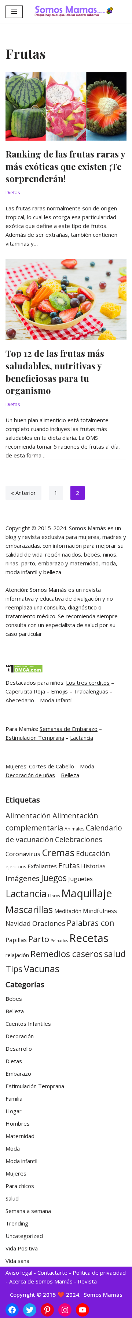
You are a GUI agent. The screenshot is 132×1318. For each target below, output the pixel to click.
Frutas (69, 865)
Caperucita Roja (25, 691)
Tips (14, 969)
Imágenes (23, 878)
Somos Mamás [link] (102, 1294)
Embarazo (18, 1073)
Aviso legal (19, 1272)
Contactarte (52, 1272)
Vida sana (17, 1260)
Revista (87, 1281)
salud (115, 954)
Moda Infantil (56, 700)
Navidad (18, 923)
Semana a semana (28, 1210)
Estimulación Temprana (35, 737)
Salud (12, 1198)
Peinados (59, 940)
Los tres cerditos (88, 682)
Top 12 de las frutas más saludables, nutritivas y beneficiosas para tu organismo (55, 371)
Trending (17, 1223)
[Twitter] (29, 1310)
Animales (74, 829)
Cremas (58, 852)
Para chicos (20, 1186)
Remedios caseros (66, 954)
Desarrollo (19, 1048)
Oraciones (48, 923)
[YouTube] (82, 1310)
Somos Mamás (87, 528)
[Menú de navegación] (14, 12)
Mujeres (16, 1173)
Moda (88, 766)
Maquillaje (86, 893)
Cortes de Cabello (51, 766)
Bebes (14, 998)
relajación (17, 955)
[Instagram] (65, 1310)
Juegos (54, 878)
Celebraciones (78, 839)
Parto (38, 939)
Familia (14, 1098)
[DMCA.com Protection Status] (24, 670)
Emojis (59, 691)
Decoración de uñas (30, 775)
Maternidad (20, 1136)
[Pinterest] (47, 1310)
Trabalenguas (91, 691)
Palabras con (90, 922)
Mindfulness (100, 911)
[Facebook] (12, 1310)
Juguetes (80, 879)
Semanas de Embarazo (69, 728)
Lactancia (81, 737)
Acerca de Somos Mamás (41, 1281)
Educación (93, 853)
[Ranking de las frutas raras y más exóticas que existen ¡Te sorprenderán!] (66, 106)
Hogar (14, 1111)
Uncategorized (24, 1235)
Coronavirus (23, 854)
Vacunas (41, 968)
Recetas (89, 938)
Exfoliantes (42, 866)
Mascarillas (29, 909)
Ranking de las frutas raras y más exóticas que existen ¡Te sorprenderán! (65, 166)
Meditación (67, 911)
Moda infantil (21, 1161)
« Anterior (23, 492)
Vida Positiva (22, 1248)
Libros (54, 895)
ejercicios (16, 866)
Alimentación (28, 816)
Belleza (70, 775)
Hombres (18, 1123)
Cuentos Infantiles (28, 1023)
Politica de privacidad (99, 1272)
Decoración (20, 1036)
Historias (93, 866)
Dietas (13, 192)
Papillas (16, 940)
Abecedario (20, 700)
